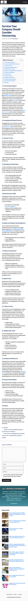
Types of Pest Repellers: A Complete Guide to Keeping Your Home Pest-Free (16, 569)
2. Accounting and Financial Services (11, 64)
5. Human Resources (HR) (9, 69)
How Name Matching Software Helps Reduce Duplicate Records (16, 560)
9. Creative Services (8, 75)
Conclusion (6, 82)
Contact (20, 594)
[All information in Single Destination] (4, 2)
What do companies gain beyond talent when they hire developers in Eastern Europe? (17, 545)
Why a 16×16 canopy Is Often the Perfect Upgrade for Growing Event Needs (16, 553)
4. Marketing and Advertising (10, 67)
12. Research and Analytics (9, 80)
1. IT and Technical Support (9, 62)
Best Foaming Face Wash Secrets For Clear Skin (17, 576)
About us (15, 594)
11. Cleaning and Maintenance (10, 79)
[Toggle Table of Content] (20, 60)
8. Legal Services (7, 74)
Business (6, 427)
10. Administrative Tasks (9, 77)
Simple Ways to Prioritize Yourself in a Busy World (17, 584)
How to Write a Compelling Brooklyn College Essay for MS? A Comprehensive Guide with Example (13, 435)
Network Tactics (8, 95)
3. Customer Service (8, 65)
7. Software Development (9, 72)
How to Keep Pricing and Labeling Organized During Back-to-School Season (17, 514)
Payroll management (10, 206)
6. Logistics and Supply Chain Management (13, 70)
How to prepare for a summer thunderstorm (16, 529)
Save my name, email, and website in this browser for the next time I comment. (12, 475)
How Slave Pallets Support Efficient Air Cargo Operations (17, 521)
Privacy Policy (9, 594)
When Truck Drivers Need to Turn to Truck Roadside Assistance (17, 537)
